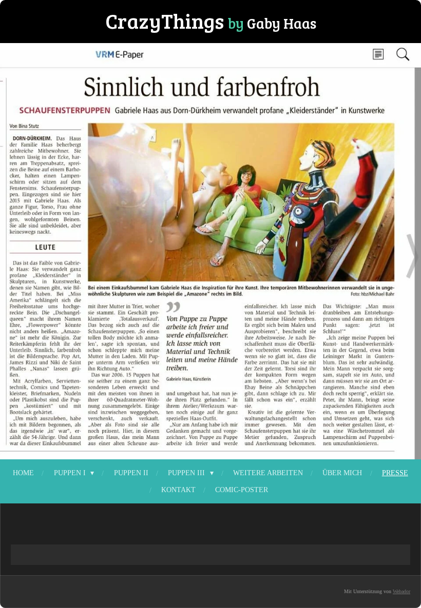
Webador (401, 591)
